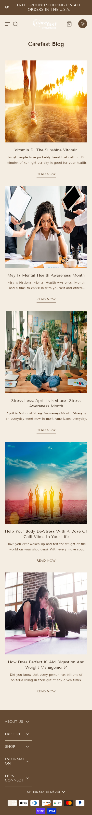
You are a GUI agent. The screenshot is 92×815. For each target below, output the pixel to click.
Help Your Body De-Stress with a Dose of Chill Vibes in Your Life (46, 534)
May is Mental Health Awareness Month (46, 275)
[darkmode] (82, 23)
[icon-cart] (69, 24)
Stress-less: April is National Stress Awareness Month (46, 403)
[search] (15, 24)
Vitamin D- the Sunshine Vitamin (46, 150)
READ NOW (46, 174)
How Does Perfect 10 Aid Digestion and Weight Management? (46, 665)
